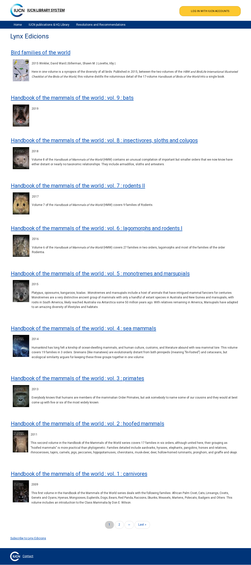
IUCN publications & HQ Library (49, 24)
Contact (28, 556)
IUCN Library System (46, 10)
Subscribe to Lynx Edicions (28, 538)
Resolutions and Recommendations (101, 24)
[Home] (17, 10)
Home (18, 24)
